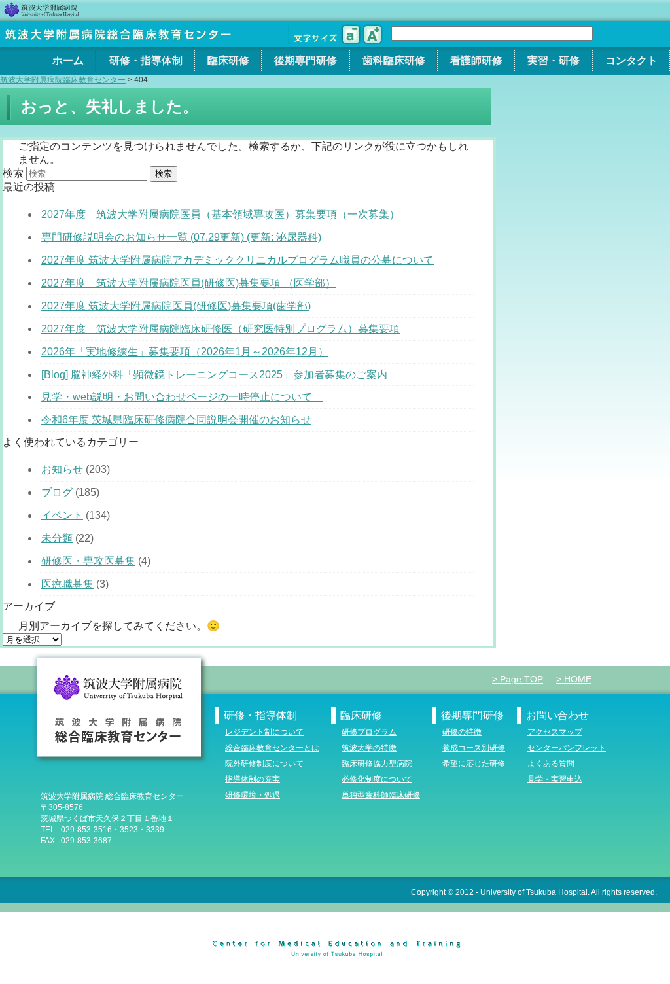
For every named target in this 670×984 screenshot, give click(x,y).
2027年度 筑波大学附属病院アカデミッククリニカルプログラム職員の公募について (237, 260)
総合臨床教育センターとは (272, 747)
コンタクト (631, 60)
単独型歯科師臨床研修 (381, 795)
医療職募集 (67, 583)
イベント (62, 515)
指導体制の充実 (252, 779)
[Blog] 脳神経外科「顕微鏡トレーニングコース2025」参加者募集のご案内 (214, 374)
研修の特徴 (462, 732)
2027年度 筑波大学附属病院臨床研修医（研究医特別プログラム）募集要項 (220, 328)
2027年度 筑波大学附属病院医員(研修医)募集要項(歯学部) (176, 305)
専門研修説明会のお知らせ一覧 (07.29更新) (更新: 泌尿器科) (181, 237)
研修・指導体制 (146, 60)
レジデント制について (264, 732)
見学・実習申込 (554, 779)
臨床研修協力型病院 (377, 763)
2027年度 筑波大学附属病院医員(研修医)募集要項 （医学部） (188, 283)
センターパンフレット (566, 747)
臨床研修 (228, 60)
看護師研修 (476, 60)
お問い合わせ (557, 715)
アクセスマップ (554, 732)
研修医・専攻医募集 (88, 561)
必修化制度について (377, 779)
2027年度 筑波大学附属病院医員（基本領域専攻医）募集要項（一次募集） (220, 214)
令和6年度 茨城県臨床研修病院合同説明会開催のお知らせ (176, 419)
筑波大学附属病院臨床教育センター (63, 79)
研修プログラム (369, 732)
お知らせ (62, 469)
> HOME (573, 679)
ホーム (68, 60)
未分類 (57, 538)
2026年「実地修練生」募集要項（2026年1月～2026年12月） (184, 351)
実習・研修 (553, 60)
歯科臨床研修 (393, 60)
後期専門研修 (305, 60)
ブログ (57, 492)
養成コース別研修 (473, 747)
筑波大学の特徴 (369, 747)
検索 (13, 173)
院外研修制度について (264, 763)
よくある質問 (550, 763)
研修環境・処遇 (252, 795)
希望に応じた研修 (473, 763)
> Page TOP (517, 679)
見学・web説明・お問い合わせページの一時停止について (182, 396)
